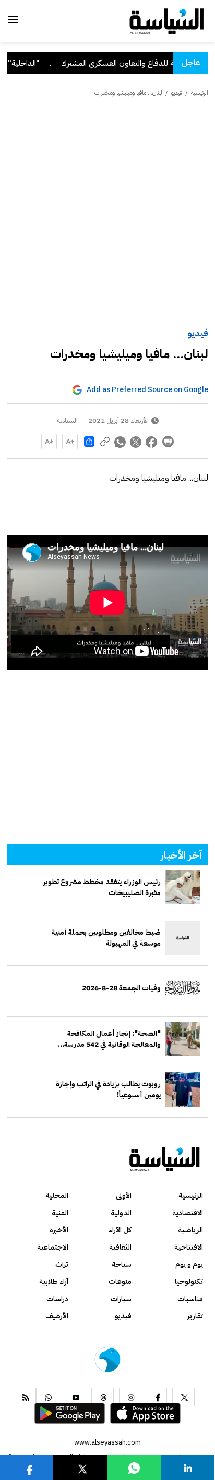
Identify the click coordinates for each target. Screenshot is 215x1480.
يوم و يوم (189, 1264)
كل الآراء (120, 1230)
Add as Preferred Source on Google (147, 389)
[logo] (166, 20)
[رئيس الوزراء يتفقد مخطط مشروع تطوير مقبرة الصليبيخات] (182, 887)
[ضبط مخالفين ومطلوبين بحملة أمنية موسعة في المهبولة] (182, 938)
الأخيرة (59, 1230)
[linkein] (188, 1467)
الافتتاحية (188, 1247)
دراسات (57, 1298)
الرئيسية (199, 92)
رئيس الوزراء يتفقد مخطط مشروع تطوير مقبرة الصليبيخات (102, 887)
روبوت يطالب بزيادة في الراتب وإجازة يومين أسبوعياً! (108, 1089)
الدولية (121, 1212)
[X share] (136, 441)
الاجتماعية (52, 1247)
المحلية (56, 1195)
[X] (183, 1397)
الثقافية (120, 1247)
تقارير (195, 1316)
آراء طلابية (53, 1281)
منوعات (120, 1281)
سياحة (122, 1264)
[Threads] (102, 1397)
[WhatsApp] (47, 1397)
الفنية (60, 1212)
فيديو (197, 333)
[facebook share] (152, 441)
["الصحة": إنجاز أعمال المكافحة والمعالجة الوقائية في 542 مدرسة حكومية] (182, 1039)
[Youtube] (75, 1397)
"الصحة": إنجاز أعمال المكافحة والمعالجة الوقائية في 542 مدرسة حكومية (112, 1039)
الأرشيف (56, 1316)
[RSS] (26, 1397)
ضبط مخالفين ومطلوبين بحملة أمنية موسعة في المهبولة (106, 938)
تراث (61, 1264)
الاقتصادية (187, 1212)
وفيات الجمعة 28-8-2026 (121, 988)
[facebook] (157, 1397)
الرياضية (190, 1230)
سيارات (121, 1298)
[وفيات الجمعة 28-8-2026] (182, 988)
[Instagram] (130, 1397)
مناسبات (190, 1298)
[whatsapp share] (120, 441)
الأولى (124, 1195)
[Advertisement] (107, 213)
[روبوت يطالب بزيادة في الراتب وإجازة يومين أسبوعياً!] (182, 1089)
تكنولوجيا (189, 1281)
